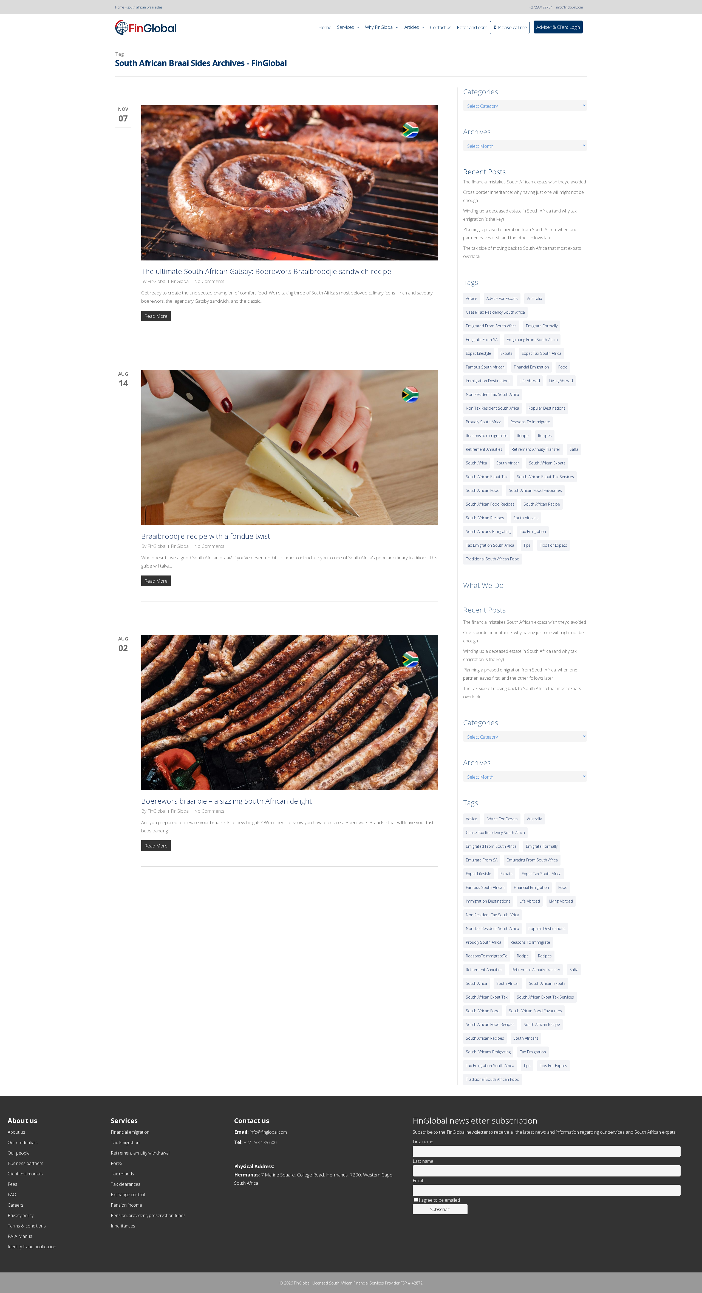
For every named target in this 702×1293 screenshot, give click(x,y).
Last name (423, 1161)
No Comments (209, 281)
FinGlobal (157, 281)
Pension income (126, 1205)
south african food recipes (490, 504)
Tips (527, 545)
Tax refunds (122, 1174)
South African (508, 463)
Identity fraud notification (32, 1247)
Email (418, 1181)
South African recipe (542, 504)
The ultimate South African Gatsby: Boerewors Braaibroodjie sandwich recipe (266, 271)
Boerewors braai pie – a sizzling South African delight (226, 801)
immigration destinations (488, 380)
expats (506, 353)
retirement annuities (484, 449)
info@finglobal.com (569, 7)
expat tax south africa (541, 353)
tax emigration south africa (490, 545)
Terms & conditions (27, 1226)
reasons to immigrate (530, 421)
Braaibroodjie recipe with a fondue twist (205, 536)
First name (423, 1142)
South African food (483, 490)
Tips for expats (553, 545)
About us (16, 1132)
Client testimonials (25, 1174)
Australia (534, 298)
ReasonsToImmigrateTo (487, 435)
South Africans (526, 517)
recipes (545, 435)
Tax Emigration (125, 1142)
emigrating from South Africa (532, 339)
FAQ (12, 1195)
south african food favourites (535, 490)
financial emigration (531, 367)
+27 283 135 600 (260, 1142)
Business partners (25, 1163)
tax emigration (533, 531)
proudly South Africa (483, 421)
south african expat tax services (545, 476)
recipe (523, 435)
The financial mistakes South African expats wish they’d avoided (524, 182)
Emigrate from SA (481, 339)
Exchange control (128, 1195)
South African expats (547, 463)
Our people (19, 1153)
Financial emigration (130, 1132)
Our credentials (23, 1142)
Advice (471, 298)
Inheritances (123, 1226)
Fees (12, 1184)
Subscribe (440, 1209)
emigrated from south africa (491, 325)
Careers (15, 1205)
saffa (574, 449)
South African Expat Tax (487, 476)
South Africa (476, 463)
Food (563, 367)
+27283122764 (540, 7)
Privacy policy (20, 1215)
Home (119, 7)
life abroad (530, 380)
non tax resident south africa (492, 408)
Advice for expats (502, 298)
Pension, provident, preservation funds (148, 1215)
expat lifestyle (478, 353)
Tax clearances (125, 1184)
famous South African (485, 367)
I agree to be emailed (439, 1200)
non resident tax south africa (492, 394)
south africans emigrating (488, 531)
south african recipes (485, 517)
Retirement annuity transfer (536, 449)
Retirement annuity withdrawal (140, 1153)
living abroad (561, 380)
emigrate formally (541, 325)
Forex (116, 1163)
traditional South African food (492, 559)
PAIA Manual (20, 1236)
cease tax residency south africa (495, 312)
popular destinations (546, 408)
